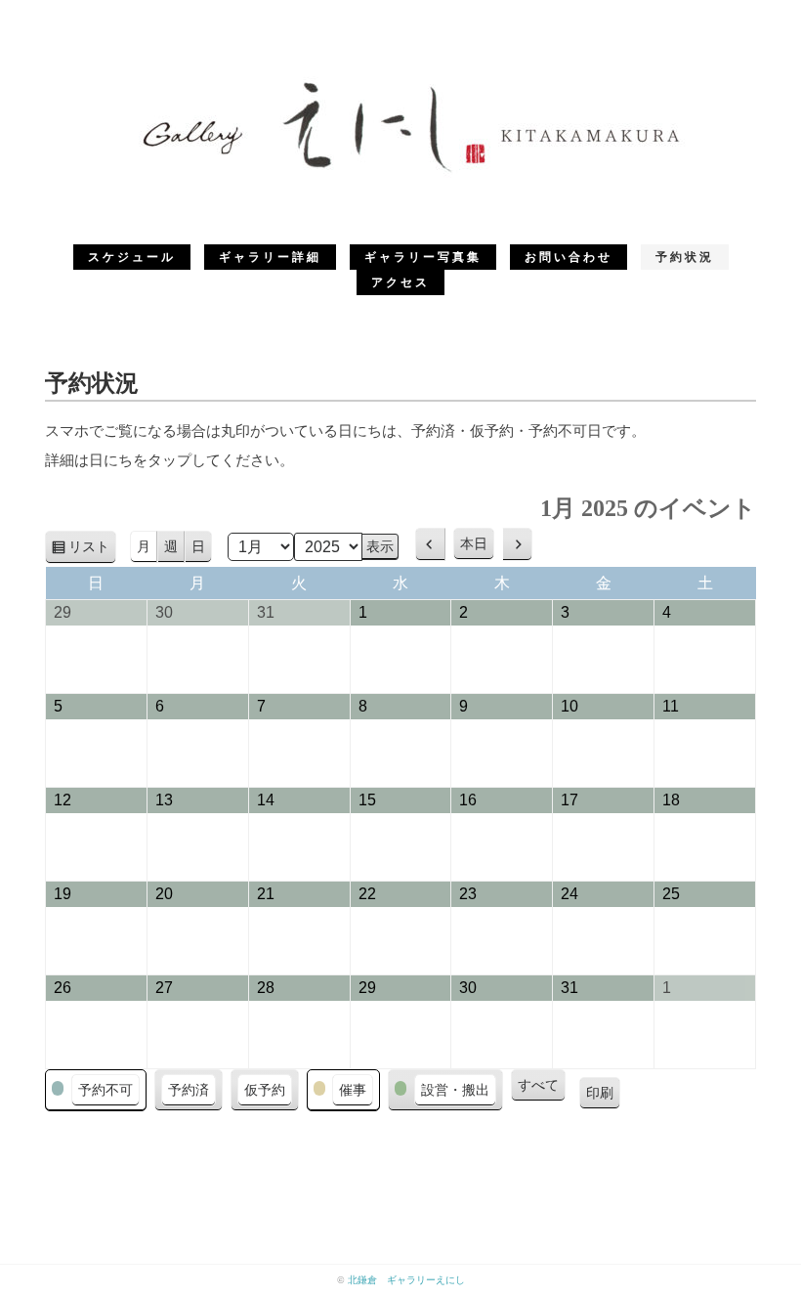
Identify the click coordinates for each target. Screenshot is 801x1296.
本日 (473, 543)
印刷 (603, 1097)
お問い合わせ (568, 257)
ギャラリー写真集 (423, 257)
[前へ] (430, 544)
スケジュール (132, 257)
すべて (538, 1085)
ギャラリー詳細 (270, 257)
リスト (92, 551)
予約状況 (684, 257)
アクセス (400, 282)
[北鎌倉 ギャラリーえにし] (400, 82)
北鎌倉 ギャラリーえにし (406, 1279)
